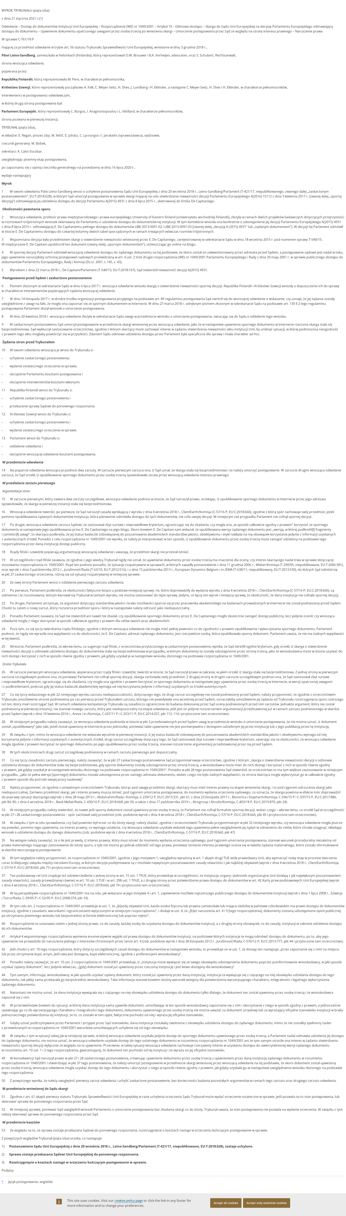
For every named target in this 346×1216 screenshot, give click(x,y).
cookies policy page (129, 1200)
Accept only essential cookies (266, 1203)
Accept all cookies (226, 1203)
